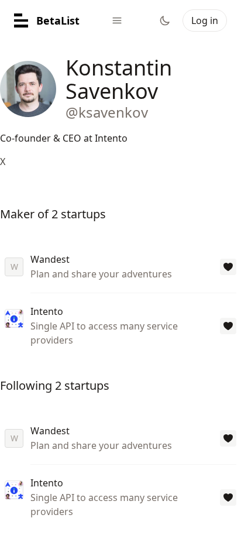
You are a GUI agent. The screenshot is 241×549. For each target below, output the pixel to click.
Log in (204, 20)
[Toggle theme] (164, 20)
